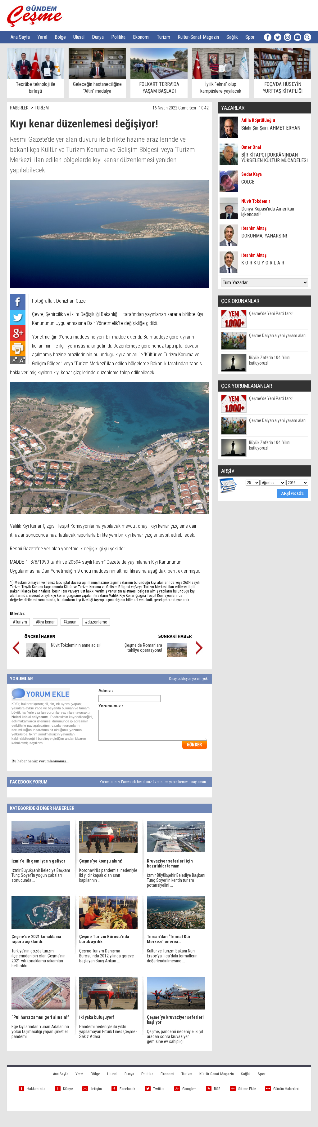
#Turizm (20, 621)
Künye (68, 1088)
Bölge (60, 37)
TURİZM (42, 107)
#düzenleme (96, 621)
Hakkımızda (36, 1088)
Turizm (163, 37)
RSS (217, 1088)
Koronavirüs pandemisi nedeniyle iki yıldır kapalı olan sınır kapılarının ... (108, 875)
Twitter (159, 1088)
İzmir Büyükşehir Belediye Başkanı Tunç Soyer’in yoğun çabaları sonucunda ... (40, 875)
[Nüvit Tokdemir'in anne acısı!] (36, 655)
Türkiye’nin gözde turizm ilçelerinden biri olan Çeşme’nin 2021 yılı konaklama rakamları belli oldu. (38, 958)
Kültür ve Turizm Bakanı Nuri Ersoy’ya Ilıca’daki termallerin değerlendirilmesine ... (172, 955)
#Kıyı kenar (45, 621)
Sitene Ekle (247, 1088)
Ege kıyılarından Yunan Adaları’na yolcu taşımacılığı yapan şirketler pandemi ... (40, 1031)
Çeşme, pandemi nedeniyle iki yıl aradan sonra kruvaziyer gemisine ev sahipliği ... (175, 1036)
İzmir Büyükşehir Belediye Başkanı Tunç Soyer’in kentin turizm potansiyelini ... (176, 880)
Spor (250, 37)
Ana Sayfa (20, 37)
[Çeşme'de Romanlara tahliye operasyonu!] (177, 655)
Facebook (127, 1088)
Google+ (189, 1088)
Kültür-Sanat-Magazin (198, 37)
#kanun (69, 621)
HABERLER (19, 107)
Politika (118, 37)
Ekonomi (141, 37)
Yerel (42, 37)
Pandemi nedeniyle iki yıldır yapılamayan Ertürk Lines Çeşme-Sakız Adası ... (108, 1031)
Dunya (98, 37)
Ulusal (78, 37)
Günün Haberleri (286, 1088)
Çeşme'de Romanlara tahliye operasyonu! (143, 648)
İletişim (96, 1088)
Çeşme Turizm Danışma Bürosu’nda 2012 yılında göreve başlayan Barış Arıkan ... (106, 955)
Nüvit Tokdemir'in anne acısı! (76, 645)
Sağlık (232, 37)
